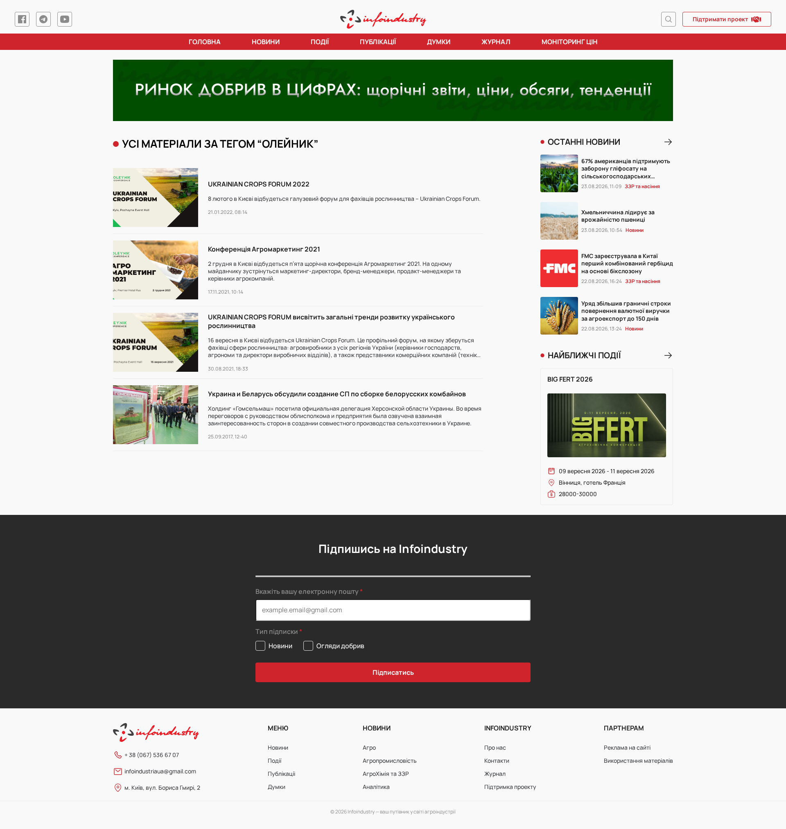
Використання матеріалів (638, 760)
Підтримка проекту (510, 787)
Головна (205, 41)
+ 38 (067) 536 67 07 (151, 755)
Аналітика (376, 787)
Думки (438, 41)
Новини (266, 41)
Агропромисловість (390, 760)
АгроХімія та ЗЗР (386, 773)
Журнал (495, 41)
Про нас (495, 747)
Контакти (496, 760)
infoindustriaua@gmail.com (160, 771)
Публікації (378, 41)
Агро (369, 747)
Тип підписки (276, 631)
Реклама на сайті (627, 747)
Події (320, 41)
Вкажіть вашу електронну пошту (307, 591)
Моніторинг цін (570, 41)
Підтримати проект (720, 19)
